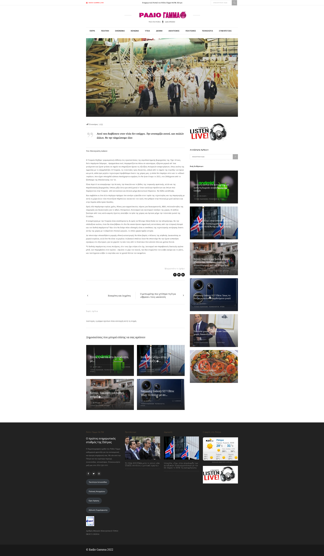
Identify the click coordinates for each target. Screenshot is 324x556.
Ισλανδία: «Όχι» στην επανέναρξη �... (154, 359)
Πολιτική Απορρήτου (97, 491)
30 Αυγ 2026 (97, 367)
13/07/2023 (132, 471)
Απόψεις (158, 369)
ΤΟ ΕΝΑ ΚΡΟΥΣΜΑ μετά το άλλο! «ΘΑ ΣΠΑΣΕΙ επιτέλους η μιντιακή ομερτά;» (142, 464)
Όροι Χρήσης (94, 501)
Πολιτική (150, 371)
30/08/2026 (201, 196)
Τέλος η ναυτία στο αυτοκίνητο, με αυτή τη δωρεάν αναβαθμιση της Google (211, 187)
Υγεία (92, 371)
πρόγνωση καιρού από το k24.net (222, 462)
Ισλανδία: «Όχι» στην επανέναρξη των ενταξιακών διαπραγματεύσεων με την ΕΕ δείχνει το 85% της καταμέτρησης (213, 223)
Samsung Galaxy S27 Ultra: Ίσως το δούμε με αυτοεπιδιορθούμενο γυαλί (212, 297)
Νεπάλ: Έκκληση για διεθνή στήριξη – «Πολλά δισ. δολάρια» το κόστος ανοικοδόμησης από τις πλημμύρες (212, 262)
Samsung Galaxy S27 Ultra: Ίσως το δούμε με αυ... (157, 393)
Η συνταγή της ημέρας (205, 370)
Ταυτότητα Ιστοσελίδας (98, 482)
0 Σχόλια (171, 106)
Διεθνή (143, 371)
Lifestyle (213, 378)
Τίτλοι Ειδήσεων (96, 369)
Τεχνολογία (109, 369)
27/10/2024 (156, 106)
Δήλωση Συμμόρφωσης (98, 510)
